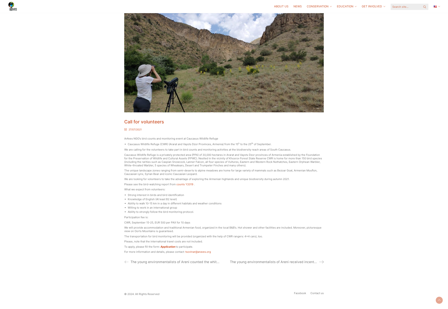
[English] (437, 6)
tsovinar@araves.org (198, 251)
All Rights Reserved (147, 294)
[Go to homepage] (13, 6)
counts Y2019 (184, 184)
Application (168, 246)
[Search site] (425, 7)
